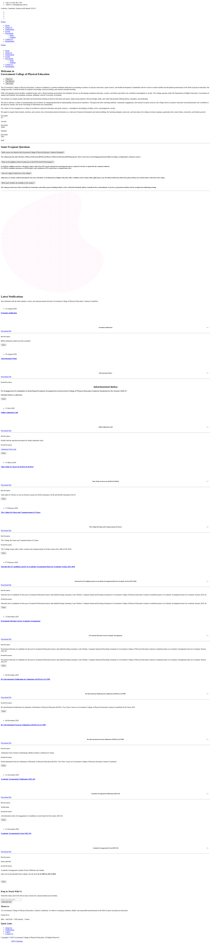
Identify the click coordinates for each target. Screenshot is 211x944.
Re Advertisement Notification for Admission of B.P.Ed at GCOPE (25, 679)
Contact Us (9, 39)
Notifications (9, 29)
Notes (12, 35)
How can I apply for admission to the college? (16, 173)
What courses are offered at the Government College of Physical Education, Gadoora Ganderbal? (33, 152)
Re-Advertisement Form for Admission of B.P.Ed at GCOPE (23, 725)
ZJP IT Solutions (17, 941)
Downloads (9, 33)
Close (3, 345)
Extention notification (9, 313)
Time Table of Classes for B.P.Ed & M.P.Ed (17, 467)
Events (7, 31)
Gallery (7, 932)
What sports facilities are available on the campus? (18, 183)
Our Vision (9, 83)
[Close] (207, 327)
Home (7, 25)
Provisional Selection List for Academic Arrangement (20, 621)
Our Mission (10, 81)
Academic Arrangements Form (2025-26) (16, 833)
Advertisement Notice (9, 359)
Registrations (9, 41)
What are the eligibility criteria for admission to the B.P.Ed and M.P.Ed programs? (27, 162)
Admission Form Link (8, 449)
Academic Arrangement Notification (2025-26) (18, 779)
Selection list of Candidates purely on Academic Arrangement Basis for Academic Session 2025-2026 (38, 567)
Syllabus (13, 37)
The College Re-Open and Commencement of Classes (20, 512)
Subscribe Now (6, 902)
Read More (5, 317)
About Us (8, 27)
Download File (6, 331)
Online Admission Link (9, 412)
